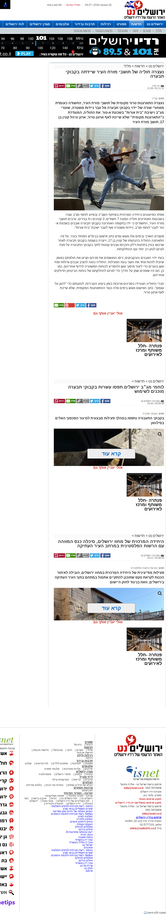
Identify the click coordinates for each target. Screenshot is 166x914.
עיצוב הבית (87, 834)
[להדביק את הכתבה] (69, 306)
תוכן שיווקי (87, 790)
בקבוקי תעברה (150, 413)
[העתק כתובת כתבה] (82, 87)
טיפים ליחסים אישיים (81, 821)
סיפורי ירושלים (63, 774)
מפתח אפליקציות (54, 795)
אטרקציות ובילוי (60, 779)
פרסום (89, 870)
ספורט (121, 24)
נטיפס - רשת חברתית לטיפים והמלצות (72, 806)
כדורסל (78, 744)
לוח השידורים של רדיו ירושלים (73, 800)
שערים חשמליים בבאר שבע (77, 808)
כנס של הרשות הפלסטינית (144, 568)
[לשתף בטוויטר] (94, 87)
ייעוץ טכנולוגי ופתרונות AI (79, 832)
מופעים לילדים (60, 763)
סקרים (147, 30)
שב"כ (155, 98)
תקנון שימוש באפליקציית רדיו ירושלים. (138, 802)
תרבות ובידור (85, 24)
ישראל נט (87, 844)
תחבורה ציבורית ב (53, 803)
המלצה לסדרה (84, 819)
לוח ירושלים (15, 24)
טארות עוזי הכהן (54, 785)
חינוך (135, 30)
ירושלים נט (155, 24)
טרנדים (89, 779)
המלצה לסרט (85, 816)
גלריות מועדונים (72, 768)
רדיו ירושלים (73, 803)
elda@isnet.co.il (133, 788)
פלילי (159, 30)
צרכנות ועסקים (83, 787)
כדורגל (89, 744)
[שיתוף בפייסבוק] (105, 87)
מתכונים (88, 847)
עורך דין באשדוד (84, 839)
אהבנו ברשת (39, 798)
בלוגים (78, 774)
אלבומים (62, 24)
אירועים (89, 768)
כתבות (89, 774)
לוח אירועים (42, 763)
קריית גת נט (86, 865)
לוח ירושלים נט (69, 798)
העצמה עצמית (84, 824)
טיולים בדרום (85, 829)
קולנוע (28, 763)
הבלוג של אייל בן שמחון (80, 785)
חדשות (136, 24)
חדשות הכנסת (104, 30)
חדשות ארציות (82, 30)
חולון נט (88, 868)
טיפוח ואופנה (85, 837)
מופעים (89, 763)
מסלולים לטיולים (84, 826)
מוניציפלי (122, 30)
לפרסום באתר (54, 4)
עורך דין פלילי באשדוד (81, 842)
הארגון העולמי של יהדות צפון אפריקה (73, 811)
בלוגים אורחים (34, 785)
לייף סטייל (86, 777)
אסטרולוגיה (45, 774)
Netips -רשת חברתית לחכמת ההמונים (72, 813)
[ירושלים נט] (137, 757)
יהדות (54, 798)
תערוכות (76, 763)
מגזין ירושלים (40, 24)
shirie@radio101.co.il (143, 828)
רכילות (106, 24)
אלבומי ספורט (51, 768)
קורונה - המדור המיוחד (78, 793)
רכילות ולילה (85, 755)
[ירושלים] (143, 19)
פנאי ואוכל (47, 800)
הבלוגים (88, 782)
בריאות (77, 779)
